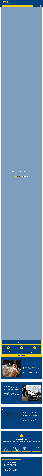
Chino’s (5, 464)
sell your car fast (30, 414)
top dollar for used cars (31, 415)
